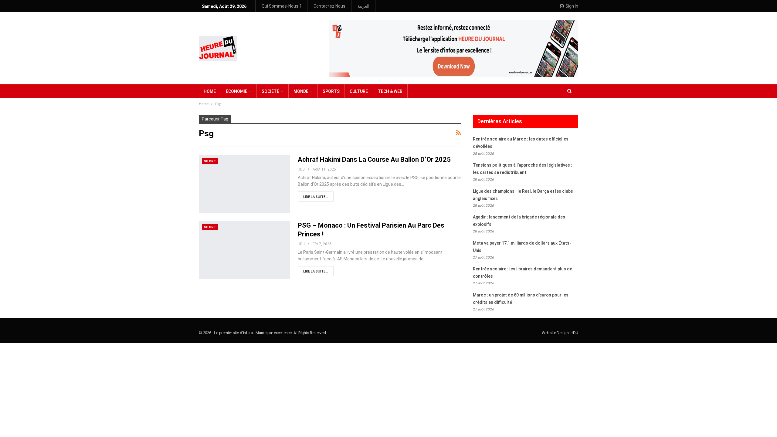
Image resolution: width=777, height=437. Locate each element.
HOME (210, 91)
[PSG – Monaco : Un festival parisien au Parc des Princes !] (244, 250)
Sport (210, 161)
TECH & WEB (390, 91)
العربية (363, 6)
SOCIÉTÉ (270, 91)
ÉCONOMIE (236, 91)
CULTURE (359, 91)
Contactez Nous (329, 6)
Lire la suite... (315, 197)
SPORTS (331, 91)
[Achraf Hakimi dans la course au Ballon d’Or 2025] (244, 184)
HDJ (574, 332)
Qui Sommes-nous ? (281, 6)
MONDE (300, 91)
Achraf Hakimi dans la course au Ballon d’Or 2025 (374, 159)
